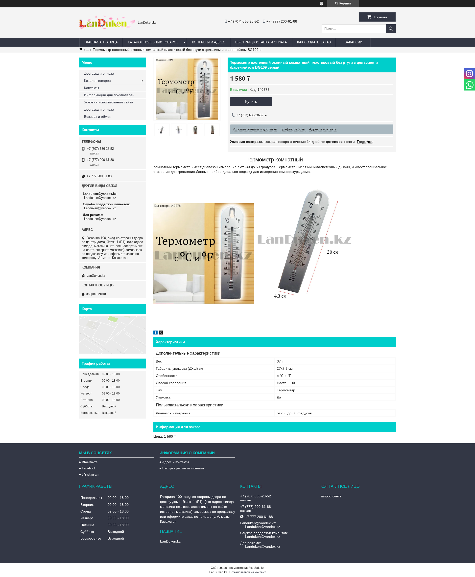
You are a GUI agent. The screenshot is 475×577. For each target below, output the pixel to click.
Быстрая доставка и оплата (183, 468)
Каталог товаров (97, 81)
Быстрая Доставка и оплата (261, 42)
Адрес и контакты (175, 462)
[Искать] (391, 28)
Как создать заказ (314, 42)
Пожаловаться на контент (247, 572)
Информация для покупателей (109, 95)
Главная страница (101, 42)
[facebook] (155, 333)
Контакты (91, 88)
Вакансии (353, 42)
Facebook (89, 468)
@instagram (90, 474)
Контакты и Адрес (208, 42)
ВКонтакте (89, 462)
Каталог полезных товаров (153, 42)
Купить (251, 101)
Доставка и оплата (99, 73)
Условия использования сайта (108, 102)
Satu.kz (259, 568)
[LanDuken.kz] (107, 28)
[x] (161, 333)
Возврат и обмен (97, 117)
